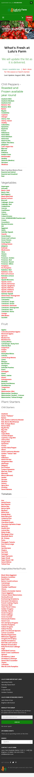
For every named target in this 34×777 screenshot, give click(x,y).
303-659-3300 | (19, 752)
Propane (4, 687)
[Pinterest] (16, 762)
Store (29, 18)
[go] (30, 742)
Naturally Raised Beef (8, 685)
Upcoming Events (6, 682)
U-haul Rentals (5, 690)
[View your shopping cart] (22, 18)
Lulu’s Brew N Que (7, 700)
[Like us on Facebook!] (10, 762)
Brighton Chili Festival (8, 703)
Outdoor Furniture (7, 692)
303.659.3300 (18, 2)
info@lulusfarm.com (7, 754)
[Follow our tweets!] (13, 762)
